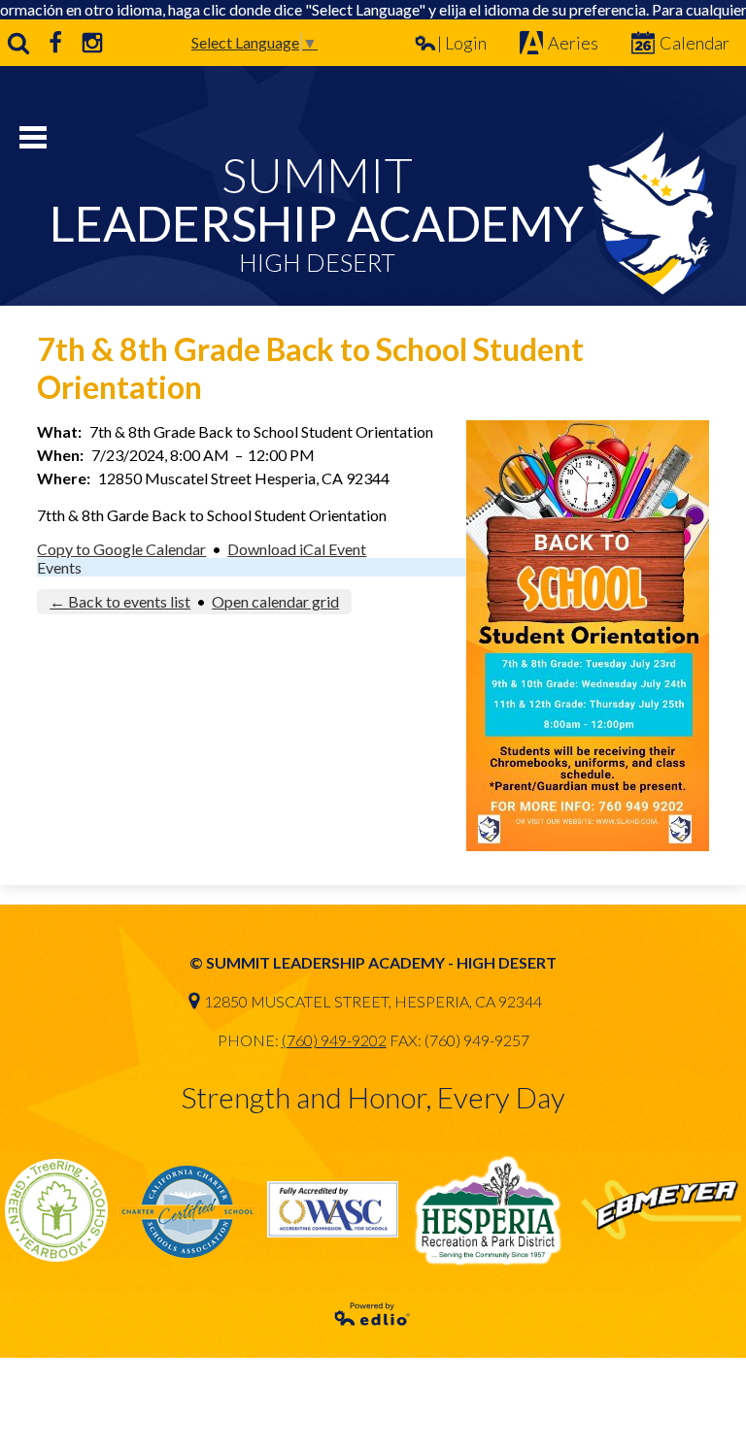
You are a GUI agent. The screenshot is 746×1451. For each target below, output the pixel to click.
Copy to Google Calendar (121, 549)
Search (18, 42)
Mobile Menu (33, 137)
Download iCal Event (296, 549)
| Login (462, 42)
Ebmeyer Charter (661, 1209)
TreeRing (56, 1210)
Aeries (573, 42)
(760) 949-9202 (334, 1040)
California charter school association (187, 1210)
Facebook (55, 42)
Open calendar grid (275, 601)
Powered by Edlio (373, 1314)
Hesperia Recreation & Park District (489, 1209)
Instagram (92, 42)
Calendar (694, 42)
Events (59, 567)
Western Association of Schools (332, 1210)
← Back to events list (120, 601)
